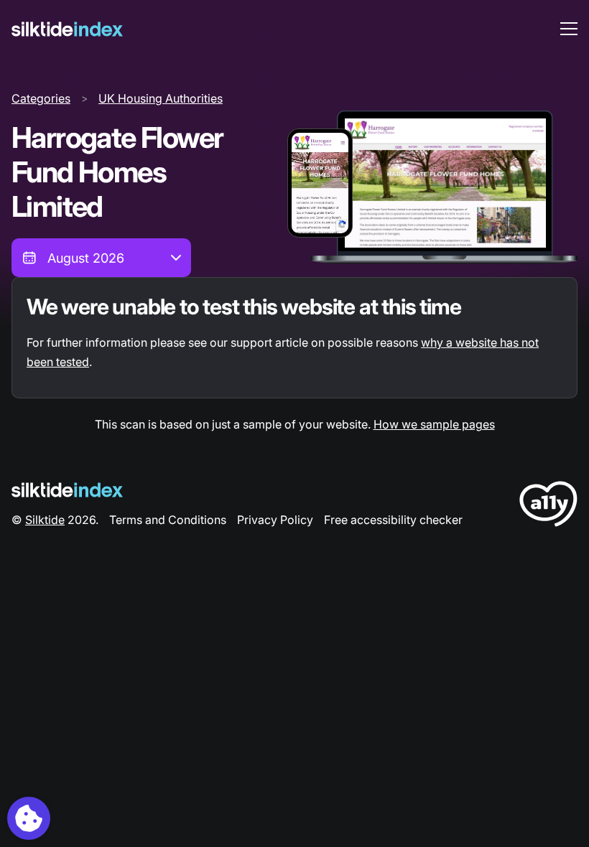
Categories (40, 98)
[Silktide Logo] (67, 489)
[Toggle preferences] (28, 818)
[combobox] (101, 257)
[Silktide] (67, 29)
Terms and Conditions (167, 520)
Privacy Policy (275, 520)
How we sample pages (434, 424)
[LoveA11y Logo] (548, 506)
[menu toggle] (569, 29)
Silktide (45, 520)
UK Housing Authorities (160, 98)
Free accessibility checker (393, 520)
